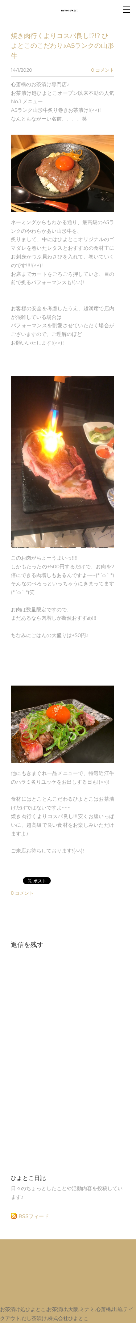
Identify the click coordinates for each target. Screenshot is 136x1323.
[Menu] (127, 9)
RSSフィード (33, 1216)
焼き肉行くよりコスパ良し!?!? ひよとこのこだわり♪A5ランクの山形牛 (62, 45)
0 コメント (102, 70)
